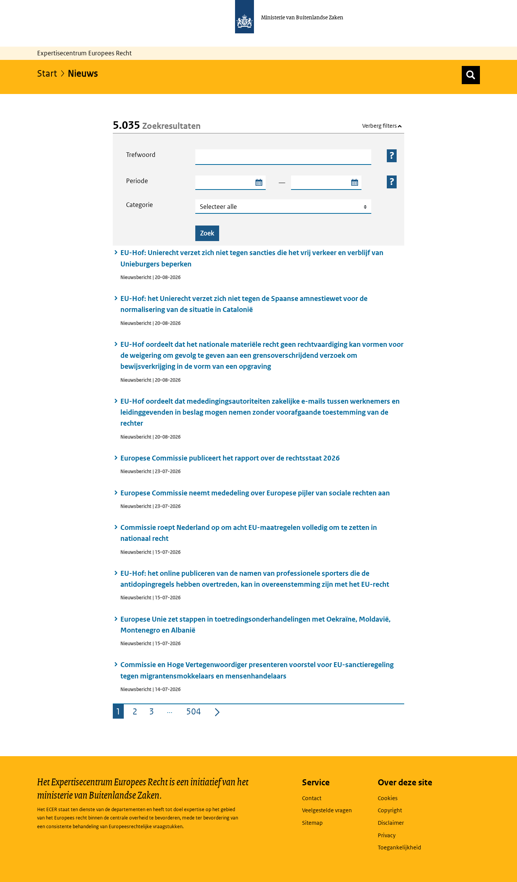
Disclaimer (391, 822)
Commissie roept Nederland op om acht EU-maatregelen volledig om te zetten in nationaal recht (248, 533)
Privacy (387, 835)
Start (47, 72)
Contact (311, 798)
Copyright (390, 810)
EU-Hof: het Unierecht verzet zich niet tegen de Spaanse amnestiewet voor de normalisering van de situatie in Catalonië (244, 304)
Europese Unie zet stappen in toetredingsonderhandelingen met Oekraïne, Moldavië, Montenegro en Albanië (255, 624)
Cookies (387, 798)
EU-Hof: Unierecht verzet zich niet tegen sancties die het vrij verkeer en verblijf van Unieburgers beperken (251, 258)
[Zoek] (471, 75)
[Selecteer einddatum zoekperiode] (354, 182)
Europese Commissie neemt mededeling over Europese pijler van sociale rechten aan (255, 493)
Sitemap (312, 822)
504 (195, 713)
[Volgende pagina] (217, 711)
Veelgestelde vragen (327, 810)
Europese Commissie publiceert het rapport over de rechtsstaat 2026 (230, 458)
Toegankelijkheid (399, 847)
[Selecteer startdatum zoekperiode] (258, 182)
